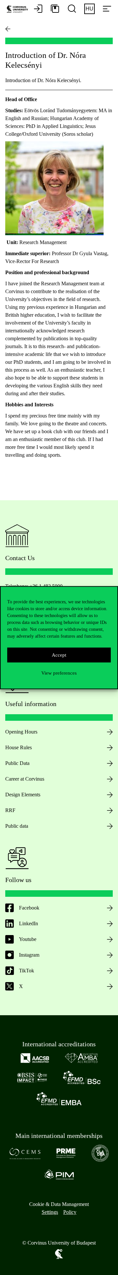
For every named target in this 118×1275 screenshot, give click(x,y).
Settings (50, 1212)
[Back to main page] (7, 28)
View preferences (59, 673)
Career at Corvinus (24, 779)
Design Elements (22, 794)
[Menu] (107, 9)
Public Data (17, 763)
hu (89, 8)
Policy (69, 1212)
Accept (59, 655)
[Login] (38, 9)
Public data (16, 826)
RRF (10, 810)
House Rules (18, 747)
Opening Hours (21, 732)
